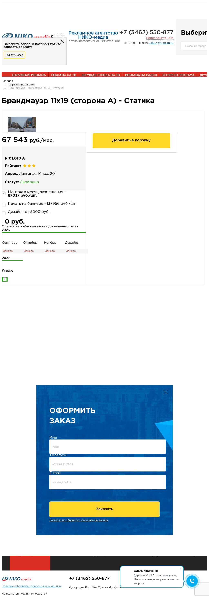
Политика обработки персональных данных (31, 586)
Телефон (58, 455)
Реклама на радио (141, 75)
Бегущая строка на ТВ (100, 75)
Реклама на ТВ (63, 75)
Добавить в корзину (131, 140)
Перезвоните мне (159, 38)
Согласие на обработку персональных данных (78, 520)
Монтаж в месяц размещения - (37, 194)
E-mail (55, 473)
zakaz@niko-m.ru (161, 43)
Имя (53, 437)
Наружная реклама (29, 75)
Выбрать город (14, 55)
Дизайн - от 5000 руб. (28, 212)
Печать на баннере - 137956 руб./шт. (42, 203)
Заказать (104, 509)
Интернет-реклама (178, 75)
